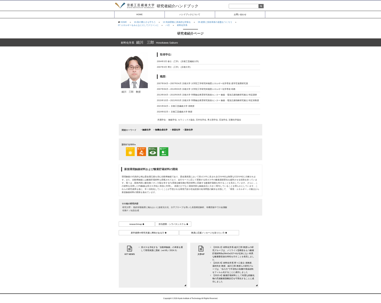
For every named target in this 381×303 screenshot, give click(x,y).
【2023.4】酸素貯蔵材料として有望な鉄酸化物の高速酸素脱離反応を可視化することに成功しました (233, 278)
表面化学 (176, 129)
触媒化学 (146, 129)
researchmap (135, 224)
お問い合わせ (240, 14)
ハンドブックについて (189, 14)
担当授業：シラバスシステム (172, 224)
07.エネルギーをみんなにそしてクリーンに (138, 25)
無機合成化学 (161, 129)
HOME (139, 14)
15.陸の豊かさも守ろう (145, 22)
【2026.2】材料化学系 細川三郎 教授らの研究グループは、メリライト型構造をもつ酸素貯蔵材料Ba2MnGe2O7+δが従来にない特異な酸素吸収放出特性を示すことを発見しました (233, 253)
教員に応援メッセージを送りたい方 (208, 233)
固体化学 (189, 129)
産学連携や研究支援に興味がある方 (148, 233)
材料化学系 (182, 25)
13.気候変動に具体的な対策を (177, 22)
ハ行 (168, 25)
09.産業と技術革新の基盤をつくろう (215, 22)
